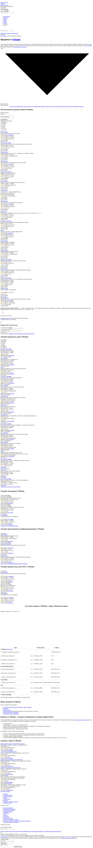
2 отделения (11, 233)
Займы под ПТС (45, 106)
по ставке (3, 126)
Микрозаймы (62, 106)
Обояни (16, 39)
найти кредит (4, 119)
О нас (4, 814)
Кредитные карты (24, 106)
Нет (4, 7)
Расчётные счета (7, 803)
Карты (5, 20)
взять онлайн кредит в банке (82, 719)
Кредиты (5, 17)
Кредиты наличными (15, 106)
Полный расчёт (4, 333)
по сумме (3, 125)
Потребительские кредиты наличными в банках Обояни (17, 707)
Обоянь (2, 3)
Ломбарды (6, 813)
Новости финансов (8, 808)
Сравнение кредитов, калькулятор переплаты (19, 821)
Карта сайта (6, 817)
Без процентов (8, 195)
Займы (5, 19)
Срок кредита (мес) (5, 329)
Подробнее (11, 355)
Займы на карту (70, 106)
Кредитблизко (4, 836)
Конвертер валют (7, 811)
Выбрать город (4, 5)
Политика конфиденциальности (69, 838)
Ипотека (32, 106)
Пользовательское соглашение (10, 822)
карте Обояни (88, 45)
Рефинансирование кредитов (10, 801)
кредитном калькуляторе (20, 47)
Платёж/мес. (4, 332)
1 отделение (11, 134)
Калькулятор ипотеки (8, 810)
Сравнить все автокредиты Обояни (9, 525)
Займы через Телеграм (7, 318)
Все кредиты (4, 36)
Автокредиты (37, 106)
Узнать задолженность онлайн (10, 819)
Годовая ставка (4, 330)
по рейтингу (4, 128)
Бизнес (5, 22)
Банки (5, 21)
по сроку (3, 127)
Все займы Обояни (5, 791)
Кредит (4, 2)
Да (1, 7)
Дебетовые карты (7, 796)
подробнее (3, 476)
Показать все (9, 649)
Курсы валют (6, 16)
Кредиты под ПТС (54, 106)
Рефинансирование (78, 106)
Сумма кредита (4, 327)
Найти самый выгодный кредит (27, 333)
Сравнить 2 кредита (13, 333)
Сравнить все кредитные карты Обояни (10, 486)
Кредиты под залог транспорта (11, 713)
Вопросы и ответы (8, 818)
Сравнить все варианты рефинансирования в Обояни (14, 563)
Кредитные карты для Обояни (10, 712)
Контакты (5, 815)
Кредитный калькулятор (9, 809)
